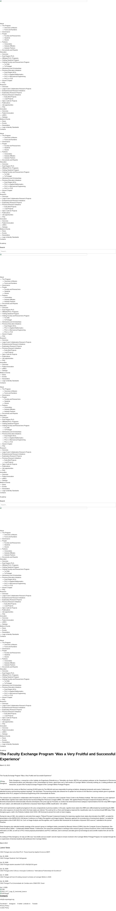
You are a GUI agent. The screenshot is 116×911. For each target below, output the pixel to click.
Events (4, 123)
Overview (5, 54)
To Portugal (8, 66)
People (4, 34)
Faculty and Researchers (12, 36)
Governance (6, 32)
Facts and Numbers (10, 29)
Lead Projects (8, 99)
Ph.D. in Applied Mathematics (13, 74)
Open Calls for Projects (9, 101)
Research (3, 84)
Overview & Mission (10, 27)
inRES (4, 115)
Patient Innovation (8, 113)
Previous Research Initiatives (11, 95)
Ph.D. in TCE (8, 78)
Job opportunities (7, 105)
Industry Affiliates (9, 46)
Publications (6, 103)
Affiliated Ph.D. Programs (10, 58)
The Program (6, 25)
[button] (58, 245)
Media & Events (5, 119)
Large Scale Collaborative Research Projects (16, 88)
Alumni (6, 40)
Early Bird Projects (10, 97)
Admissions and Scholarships (11, 68)
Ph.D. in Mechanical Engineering (15, 76)
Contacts (3, 129)
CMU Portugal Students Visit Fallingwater (13, 858)
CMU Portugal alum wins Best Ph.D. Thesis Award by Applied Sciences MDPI (25, 852)
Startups (5, 117)
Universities (8, 44)
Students (7, 38)
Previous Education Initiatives (11, 70)
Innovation (3, 109)
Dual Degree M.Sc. (10, 72)
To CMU (7, 64)
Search (2, 247)
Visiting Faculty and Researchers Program (15, 62)
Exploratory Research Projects (12, 92)
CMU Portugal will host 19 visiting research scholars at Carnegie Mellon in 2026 (25, 877)
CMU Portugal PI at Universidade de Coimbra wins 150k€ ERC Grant (22, 883)
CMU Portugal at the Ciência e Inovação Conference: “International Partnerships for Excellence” (30, 871)
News (4, 121)
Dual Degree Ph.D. (8, 56)
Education (3, 52)
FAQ (3, 82)
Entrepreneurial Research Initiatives (13, 90)
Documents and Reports (10, 50)
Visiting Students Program (10, 60)
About (2, 23)
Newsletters (6, 125)
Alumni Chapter (7, 80)
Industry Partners (9, 48)
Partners (5, 42)
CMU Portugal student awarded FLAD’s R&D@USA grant (18, 864)
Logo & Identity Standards (10, 127)
